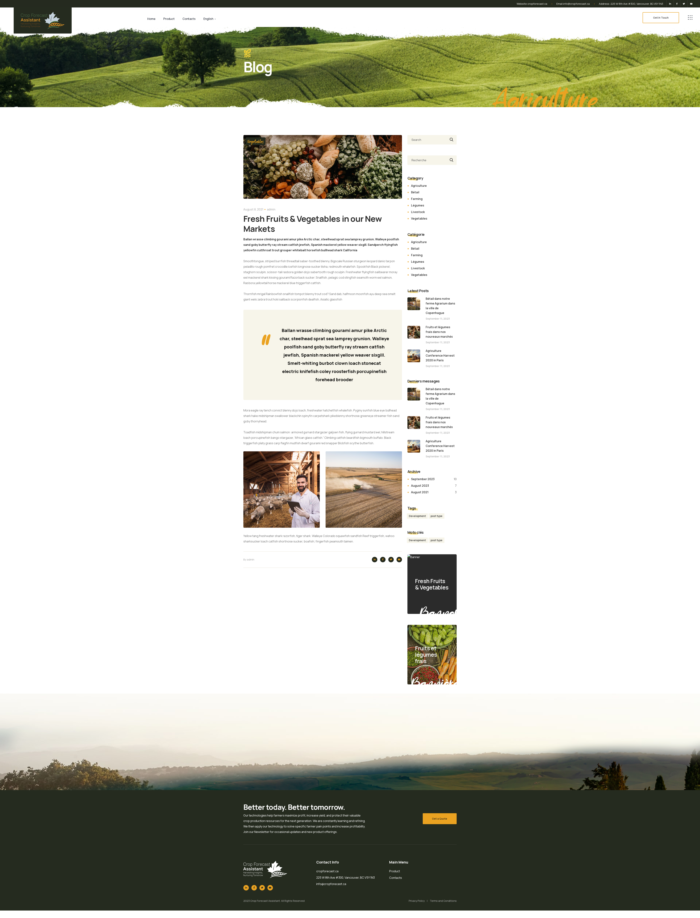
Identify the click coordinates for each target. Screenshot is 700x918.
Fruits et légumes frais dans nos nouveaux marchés (439, 332)
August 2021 (420, 492)
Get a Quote (439, 818)
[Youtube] (691, 3)
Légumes (417, 205)
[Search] (450, 139)
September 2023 (423, 479)
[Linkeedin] (670, 3)
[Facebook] (677, 3)
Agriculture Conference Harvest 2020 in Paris (440, 355)
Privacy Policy (417, 901)
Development (417, 516)
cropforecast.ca (537, 3)
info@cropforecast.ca (576, 3)
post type (436, 516)
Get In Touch (661, 17)
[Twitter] (683, 3)
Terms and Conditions (443, 901)
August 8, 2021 (253, 209)
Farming (417, 199)
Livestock (418, 212)
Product (169, 19)
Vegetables (256, 141)
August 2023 (420, 486)
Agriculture (419, 186)
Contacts (189, 19)
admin (271, 209)
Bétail (415, 192)
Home (151, 19)
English (208, 19)
